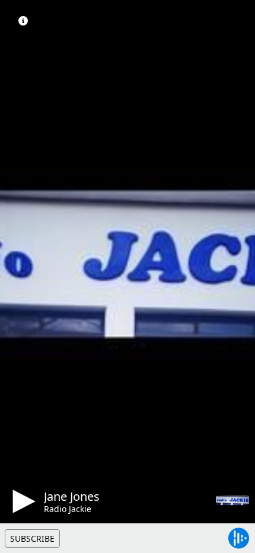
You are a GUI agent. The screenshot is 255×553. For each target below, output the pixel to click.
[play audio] (22, 501)
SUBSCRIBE (32, 538)
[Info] (23, 20)
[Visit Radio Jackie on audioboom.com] (232, 500)
